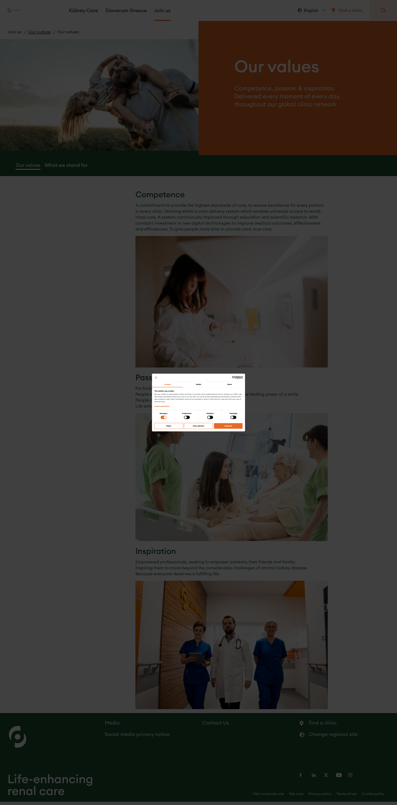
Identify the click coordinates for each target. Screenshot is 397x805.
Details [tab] (198, 384)
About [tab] (229, 384)
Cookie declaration (162, 406)
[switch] (187, 417)
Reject (168, 426)
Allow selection (198, 426)
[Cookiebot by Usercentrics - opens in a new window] (234, 377)
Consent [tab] (167, 384)
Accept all (228, 426)
